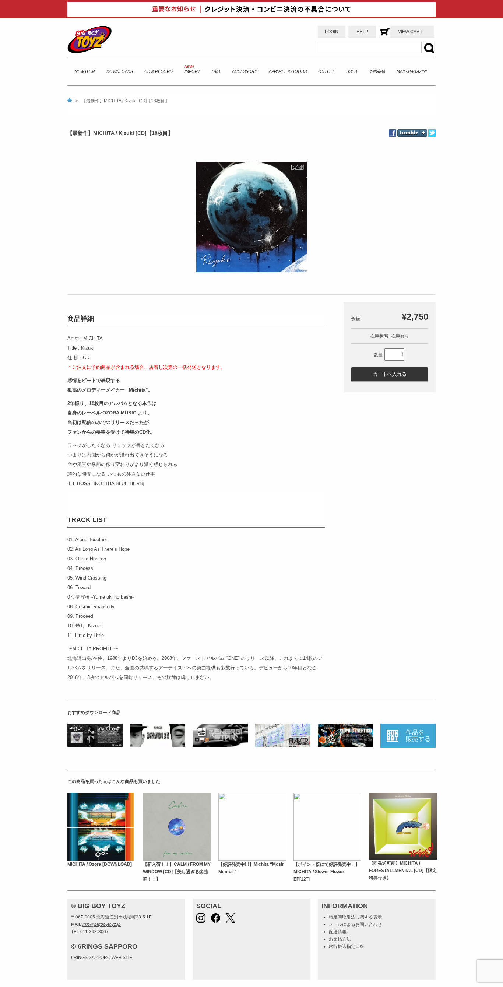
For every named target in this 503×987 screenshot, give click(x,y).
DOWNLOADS (119, 71)
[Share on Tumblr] (412, 127)
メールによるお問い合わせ (355, 924)
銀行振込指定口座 (346, 946)
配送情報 (338, 931)
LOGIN (331, 31)
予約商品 (377, 71)
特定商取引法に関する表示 (355, 917)
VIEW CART (410, 31)
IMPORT (192, 71)
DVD (216, 71)
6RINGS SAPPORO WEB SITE (101, 957)
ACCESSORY (244, 71)
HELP (362, 31)
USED (351, 71)
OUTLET (326, 71)
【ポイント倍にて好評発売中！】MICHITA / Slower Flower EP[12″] (326, 872)
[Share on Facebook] (393, 133)
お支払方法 (340, 939)
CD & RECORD (158, 71)
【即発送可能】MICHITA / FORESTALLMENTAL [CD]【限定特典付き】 (403, 871)
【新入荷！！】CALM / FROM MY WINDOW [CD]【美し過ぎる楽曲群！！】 (177, 872)
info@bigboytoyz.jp (101, 924)
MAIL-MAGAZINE (412, 71)
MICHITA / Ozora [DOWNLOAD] (99, 864)
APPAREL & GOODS (288, 71)
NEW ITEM (85, 71)
